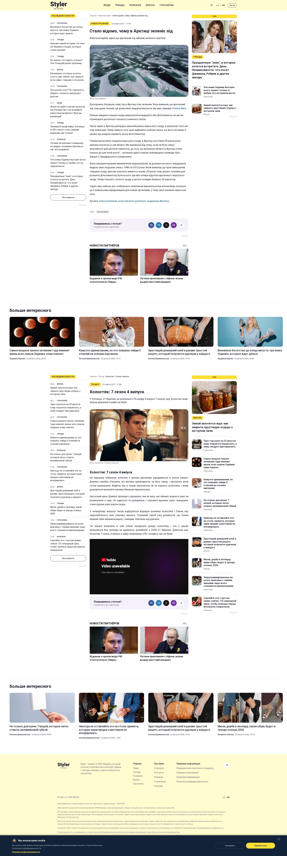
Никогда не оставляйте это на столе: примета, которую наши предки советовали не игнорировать (66, 475)
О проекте (159, 768)
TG (159, 225)
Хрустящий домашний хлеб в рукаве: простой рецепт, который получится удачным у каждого (179, 352)
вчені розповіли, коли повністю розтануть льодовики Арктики (134, 201)
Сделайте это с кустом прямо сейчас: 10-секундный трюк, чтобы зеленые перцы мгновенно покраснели (67, 545)
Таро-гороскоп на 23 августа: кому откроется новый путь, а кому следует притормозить (65, 407)
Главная (93, 16)
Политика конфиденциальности (192, 781)
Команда (158, 777)
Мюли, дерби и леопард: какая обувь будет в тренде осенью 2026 (66, 510)
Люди (106, 5)
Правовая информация (188, 777)
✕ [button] (279, 839)
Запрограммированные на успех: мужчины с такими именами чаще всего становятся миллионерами (67, 527)
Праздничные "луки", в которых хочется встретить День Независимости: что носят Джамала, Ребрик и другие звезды (66, 183)
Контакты (159, 772)
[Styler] (58, 5)
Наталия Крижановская (89, 359)
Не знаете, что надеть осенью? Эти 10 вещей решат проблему (66, 62)
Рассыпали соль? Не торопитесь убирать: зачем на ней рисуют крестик (67, 93)
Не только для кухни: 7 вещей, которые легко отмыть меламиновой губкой (66, 457)
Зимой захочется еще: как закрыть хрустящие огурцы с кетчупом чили (220, 108)
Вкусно (150, 5)
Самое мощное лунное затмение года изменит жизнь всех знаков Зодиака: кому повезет (40, 352)
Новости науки (104, 16)
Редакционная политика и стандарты (195, 768)
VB (173, 225)
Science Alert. (179, 108)
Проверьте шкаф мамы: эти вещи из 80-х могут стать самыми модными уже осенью (67, 129)
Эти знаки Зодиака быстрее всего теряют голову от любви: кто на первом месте (68, 163)
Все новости (68, 197)
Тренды (120, 5)
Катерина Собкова (226, 735)
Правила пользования (188, 772)
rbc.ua (232, 5)
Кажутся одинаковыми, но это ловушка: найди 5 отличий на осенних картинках (110, 352)
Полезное (135, 5)
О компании (160, 781)
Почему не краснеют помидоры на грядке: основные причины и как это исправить (66, 146)
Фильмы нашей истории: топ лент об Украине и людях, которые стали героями (67, 46)
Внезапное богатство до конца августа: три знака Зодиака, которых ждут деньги (66, 30)
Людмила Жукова (17, 359)
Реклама (158, 786)
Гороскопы (167, 5)
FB (151, 225)
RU (223, 5)
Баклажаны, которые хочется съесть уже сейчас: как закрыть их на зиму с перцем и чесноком (67, 76)
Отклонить (230, 846)
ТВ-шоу (101, 376)
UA (217, 5)
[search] (211, 5)
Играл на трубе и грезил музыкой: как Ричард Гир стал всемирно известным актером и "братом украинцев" (67, 111)
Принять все (260, 846)
